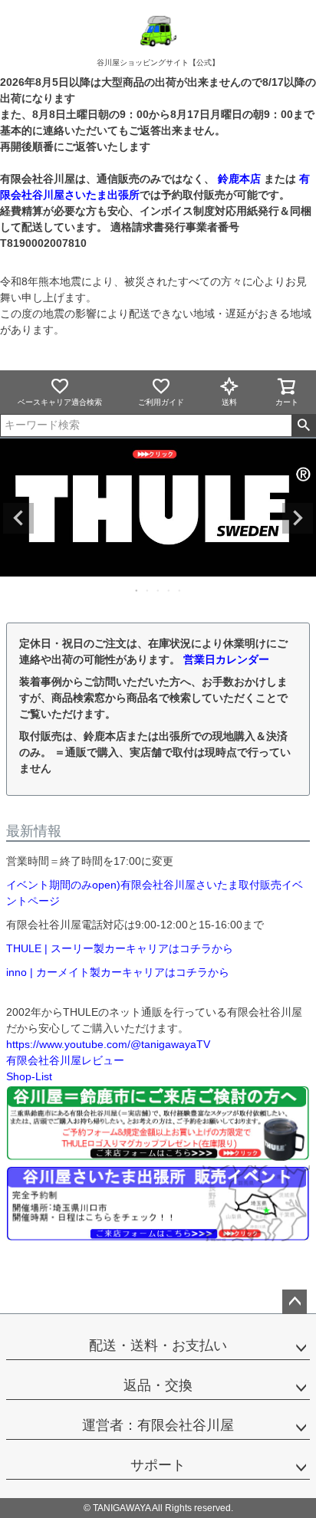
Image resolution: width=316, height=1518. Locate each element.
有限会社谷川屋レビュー (65, 1060)
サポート (158, 1465)
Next (297, 518)
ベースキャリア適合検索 (60, 402)
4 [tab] (169, 590)
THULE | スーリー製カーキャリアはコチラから (119, 948)
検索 (303, 425)
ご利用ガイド (161, 402)
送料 (229, 402)
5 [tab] (180, 590)
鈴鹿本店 (239, 178)
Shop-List (29, 1076)
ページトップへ (294, 1302)
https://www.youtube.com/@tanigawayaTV (108, 1044)
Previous (18, 518)
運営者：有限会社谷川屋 (158, 1425)
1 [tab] (137, 590)
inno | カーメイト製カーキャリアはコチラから (117, 972)
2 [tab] (148, 590)
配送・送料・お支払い (158, 1345)
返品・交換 (158, 1385)
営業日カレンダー (226, 659)
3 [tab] (159, 590)
